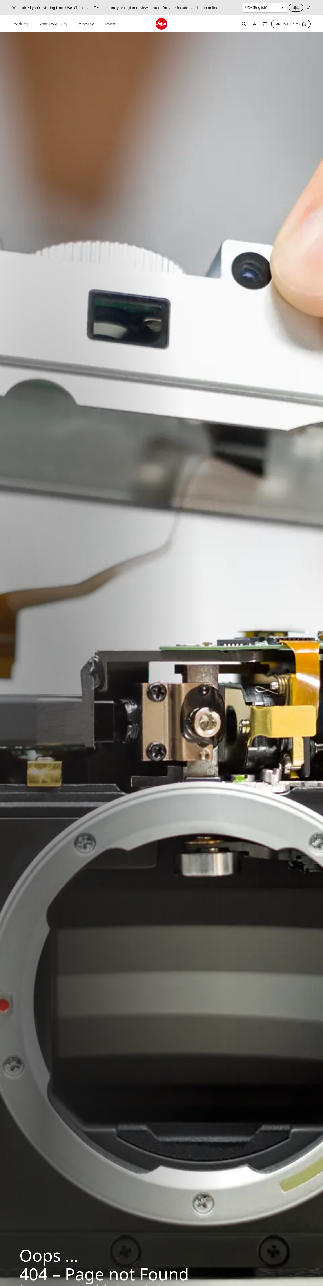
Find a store (265, 24)
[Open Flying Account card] (254, 24)
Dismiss (308, 7)
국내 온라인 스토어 (288, 24)
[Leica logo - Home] (161, 24)
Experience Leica (52, 24)
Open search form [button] (244, 24)
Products (20, 24)
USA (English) (256, 7)
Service (108, 24)
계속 (295, 7)
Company (85, 24)
